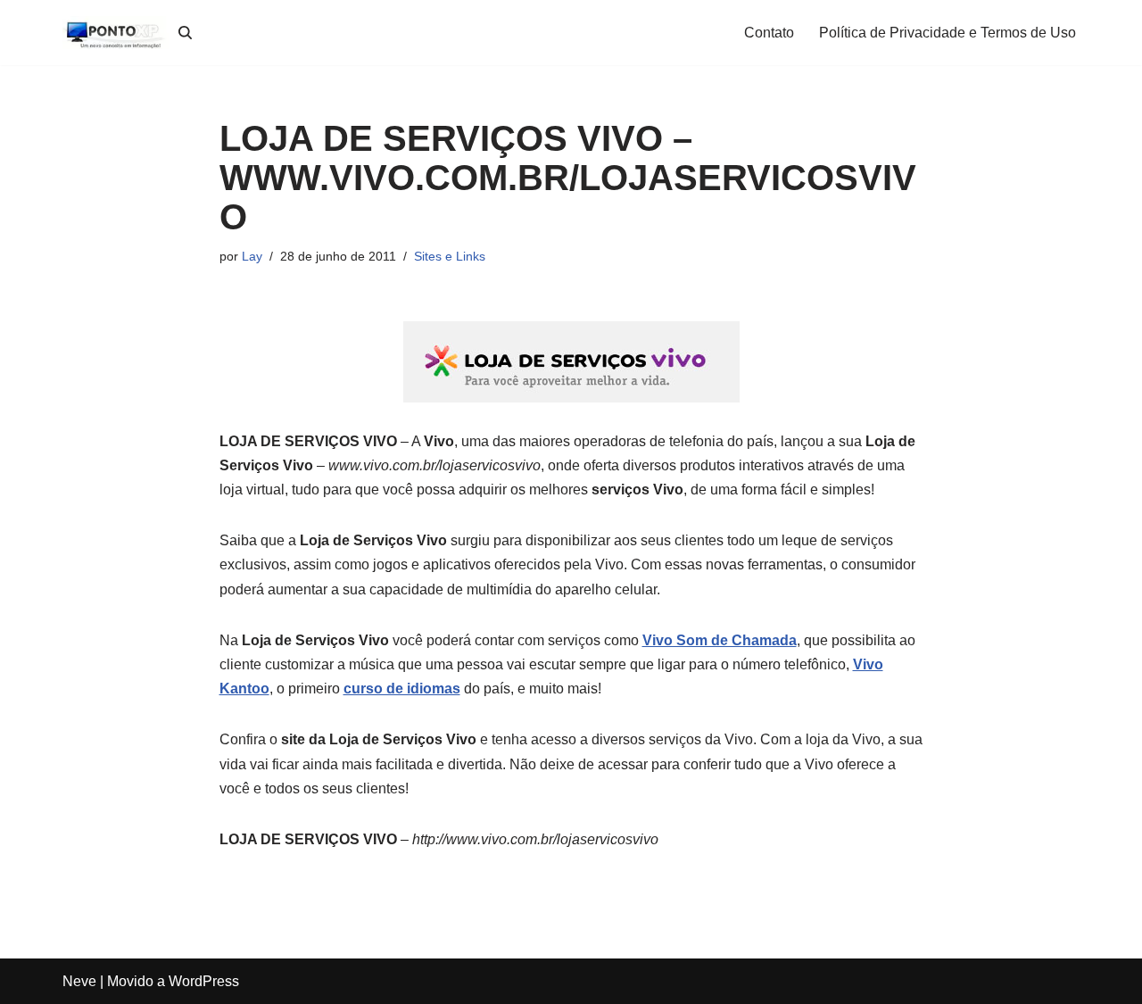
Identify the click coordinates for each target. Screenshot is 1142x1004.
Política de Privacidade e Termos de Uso (947, 32)
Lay (252, 256)
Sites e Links (449, 256)
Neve (79, 981)
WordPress (204, 981)
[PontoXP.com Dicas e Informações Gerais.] (116, 32)
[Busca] (185, 32)
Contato (769, 32)
